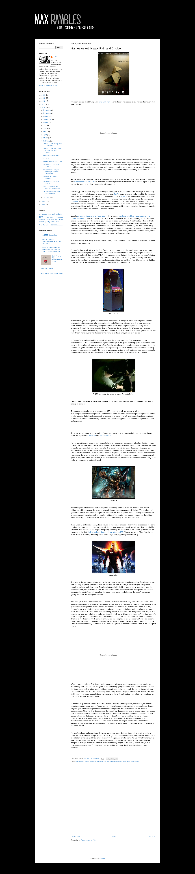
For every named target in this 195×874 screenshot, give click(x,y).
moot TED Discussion (49, 235)
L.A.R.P (46, 159)
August (46, 122)
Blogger (102, 858)
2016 (44, 95)
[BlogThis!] (109, 758)
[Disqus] (113, 800)
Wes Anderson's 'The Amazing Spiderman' (51, 187)
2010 (44, 107)
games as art (94, 761)
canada (44, 214)
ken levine (110, 761)
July (45, 125)
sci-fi (57, 222)
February (46, 141)
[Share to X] (112, 758)
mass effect (118, 761)
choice (87, 761)
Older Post (151, 836)
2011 (44, 104)
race (53, 222)
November (47, 113)
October (46, 116)
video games (135, 761)
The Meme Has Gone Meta (52, 162)
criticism (59, 214)
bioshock (81, 761)
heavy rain (102, 761)
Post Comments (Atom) (89, 840)
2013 (44, 98)
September (47, 119)
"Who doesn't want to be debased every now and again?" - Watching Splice (50, 250)
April (45, 135)
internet (42, 219)
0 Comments (95, 758)
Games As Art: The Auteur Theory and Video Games (52, 151)
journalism (50, 219)
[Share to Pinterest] (117, 758)
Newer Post (76, 836)
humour (60, 217)
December (47, 110)
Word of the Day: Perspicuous (51, 273)
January (46, 197)
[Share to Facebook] (114, 758)
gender (50, 217)
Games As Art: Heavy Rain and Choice (52, 145)
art (77, 761)
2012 (44, 101)
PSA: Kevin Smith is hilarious (50, 178)
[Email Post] (102, 758)
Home (114, 836)
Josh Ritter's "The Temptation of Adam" (57, 259)
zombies (60, 225)
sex (62, 222)
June (45, 129)
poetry (48, 222)
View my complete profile (48, 85)
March (45, 138)
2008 (44, 204)
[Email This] (107, 758)
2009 (44, 201)
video (42, 224)
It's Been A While (47, 269)
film (41, 216)
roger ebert (126, 761)
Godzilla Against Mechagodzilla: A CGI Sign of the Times (51, 241)
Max (55, 57)
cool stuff (51, 214)
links (61, 219)
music (41, 222)
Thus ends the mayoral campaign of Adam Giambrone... (51, 172)
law (56, 219)
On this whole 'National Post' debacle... (51, 193)
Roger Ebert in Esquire (51, 156)
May (45, 132)
